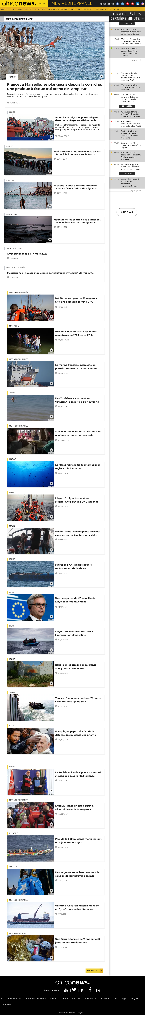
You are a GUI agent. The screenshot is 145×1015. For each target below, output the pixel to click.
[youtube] (67, 990)
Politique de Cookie (72, 999)
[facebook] (90, 990)
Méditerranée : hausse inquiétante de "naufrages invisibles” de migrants (50, 273)
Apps (124, 999)
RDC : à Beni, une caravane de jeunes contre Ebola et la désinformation (129, 98)
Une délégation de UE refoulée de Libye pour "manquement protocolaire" (75, 600)
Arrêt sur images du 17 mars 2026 (27, 253)
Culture (40, 9)
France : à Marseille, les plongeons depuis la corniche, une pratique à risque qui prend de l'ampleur (54, 86)
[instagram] (98, 990)
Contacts (54, 999)
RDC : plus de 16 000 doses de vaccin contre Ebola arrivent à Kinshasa (131, 155)
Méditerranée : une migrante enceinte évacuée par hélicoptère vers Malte (77, 533)
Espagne (10, 180)
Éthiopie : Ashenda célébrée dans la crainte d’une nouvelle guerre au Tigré (130, 76)
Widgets (134, 999)
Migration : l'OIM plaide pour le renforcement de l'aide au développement (73, 567)
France (12, 77)
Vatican (13, 726)
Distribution (90, 999)
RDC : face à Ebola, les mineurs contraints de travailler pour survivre (131, 41)
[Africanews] (18, 3)
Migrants (14, 326)
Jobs (115, 999)
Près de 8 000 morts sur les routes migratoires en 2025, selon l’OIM (76, 333)
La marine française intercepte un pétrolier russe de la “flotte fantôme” (77, 367)
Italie (12, 559)
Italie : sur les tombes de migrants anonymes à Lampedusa (75, 667)
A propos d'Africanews (11, 999)
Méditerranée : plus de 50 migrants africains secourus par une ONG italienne (76, 300)
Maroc (9, 146)
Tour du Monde (14, 249)
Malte (12, 112)
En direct (120, 14)
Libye (11, 493)
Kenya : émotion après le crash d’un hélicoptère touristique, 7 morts (130, 182)
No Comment (85, 9)
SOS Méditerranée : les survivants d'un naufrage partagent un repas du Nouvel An (78, 433)
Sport (28, 9)
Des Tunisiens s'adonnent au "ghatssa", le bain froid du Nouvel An (77, 400)
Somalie (13, 867)
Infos (4, 9)
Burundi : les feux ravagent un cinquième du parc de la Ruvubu (131, 31)
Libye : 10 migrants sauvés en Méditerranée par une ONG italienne (76, 500)
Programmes (103, 9)
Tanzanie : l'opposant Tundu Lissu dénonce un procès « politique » (130, 166)
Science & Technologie (61, 9)
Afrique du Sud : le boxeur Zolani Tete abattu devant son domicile (129, 52)
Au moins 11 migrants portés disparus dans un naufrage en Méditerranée (77, 119)
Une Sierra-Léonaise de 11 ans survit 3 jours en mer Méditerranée (77, 941)
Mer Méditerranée (15, 268)
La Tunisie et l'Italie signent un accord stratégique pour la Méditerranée (78, 774)
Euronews (7, 1005)
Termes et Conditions (36, 999)
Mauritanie (12, 215)
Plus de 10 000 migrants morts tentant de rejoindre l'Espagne (78, 841)
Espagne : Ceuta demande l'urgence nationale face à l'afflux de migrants (75, 187)
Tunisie (13, 393)
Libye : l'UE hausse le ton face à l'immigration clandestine (74, 633)
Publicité (105, 999)
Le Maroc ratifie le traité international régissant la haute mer (77, 467)
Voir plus (127, 212)
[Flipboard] (82, 990)
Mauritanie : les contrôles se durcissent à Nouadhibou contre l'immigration (77, 221)
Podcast (119, 9)
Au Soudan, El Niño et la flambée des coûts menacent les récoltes (130, 114)
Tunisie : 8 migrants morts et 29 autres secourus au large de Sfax (78, 700)
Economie (16, 9)
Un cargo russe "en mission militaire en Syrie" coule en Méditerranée (77, 907)
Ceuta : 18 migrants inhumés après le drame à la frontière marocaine (129, 134)
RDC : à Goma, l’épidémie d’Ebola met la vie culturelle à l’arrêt (131, 123)
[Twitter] (74, 990)
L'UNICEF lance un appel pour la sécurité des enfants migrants (74, 807)
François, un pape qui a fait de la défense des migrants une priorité (75, 733)
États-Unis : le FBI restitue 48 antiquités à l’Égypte (131, 145)
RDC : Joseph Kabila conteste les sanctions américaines (130, 87)
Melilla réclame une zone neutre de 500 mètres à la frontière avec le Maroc (77, 153)
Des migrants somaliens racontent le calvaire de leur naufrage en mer (77, 874)
